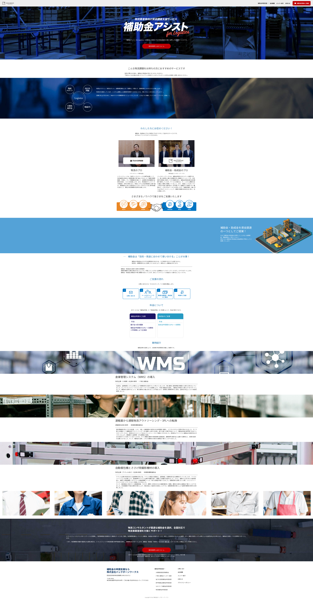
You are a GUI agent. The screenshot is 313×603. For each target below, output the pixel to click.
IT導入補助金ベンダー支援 (163, 576)
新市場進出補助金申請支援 (163, 583)
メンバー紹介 (280, 3)
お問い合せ (181, 569)
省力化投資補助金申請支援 (163, 579)
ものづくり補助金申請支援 (163, 586)
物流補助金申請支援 (162, 590)
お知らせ (287, 3)
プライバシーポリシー (184, 582)
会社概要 (272, 3)
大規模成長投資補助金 (162, 572)
